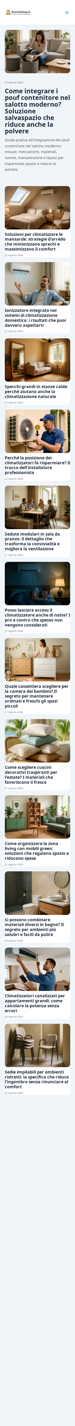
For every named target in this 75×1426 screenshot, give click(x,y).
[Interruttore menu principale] (67, 12)
